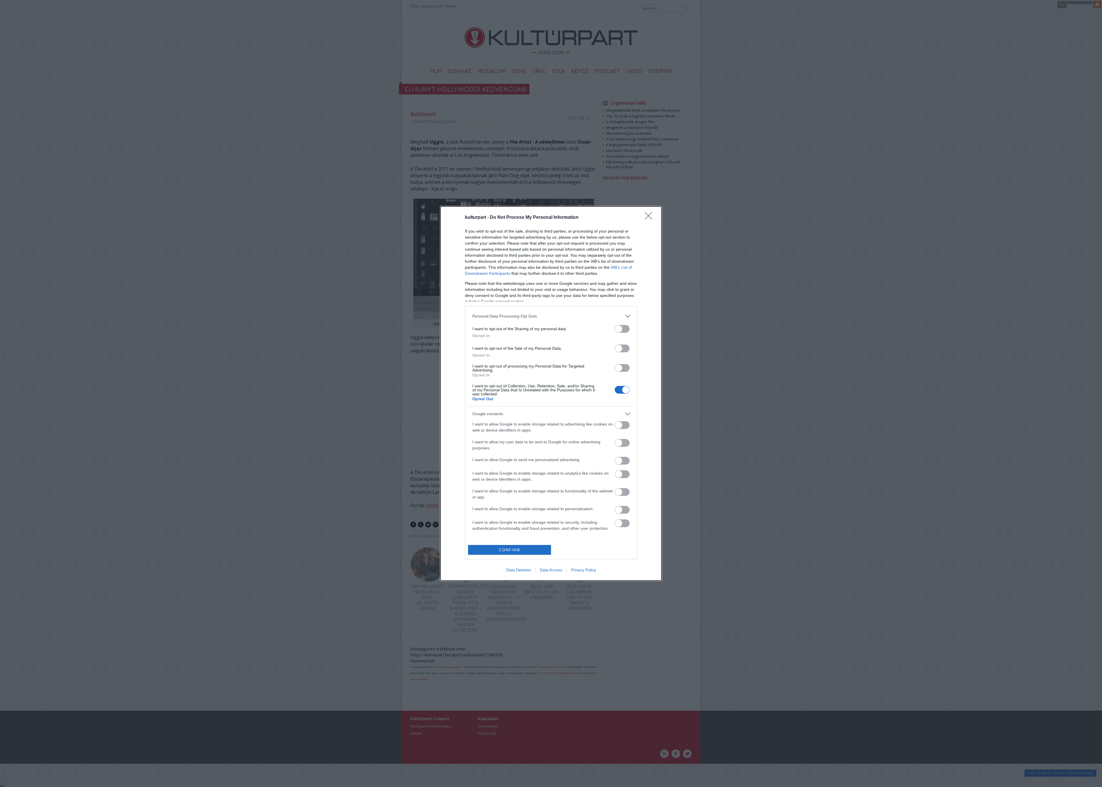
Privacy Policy (583, 570)
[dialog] (551, 393)
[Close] (650, 217)
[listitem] (551, 316)
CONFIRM (509, 550)
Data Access (551, 570)
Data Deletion (518, 570)
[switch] (622, 329)
